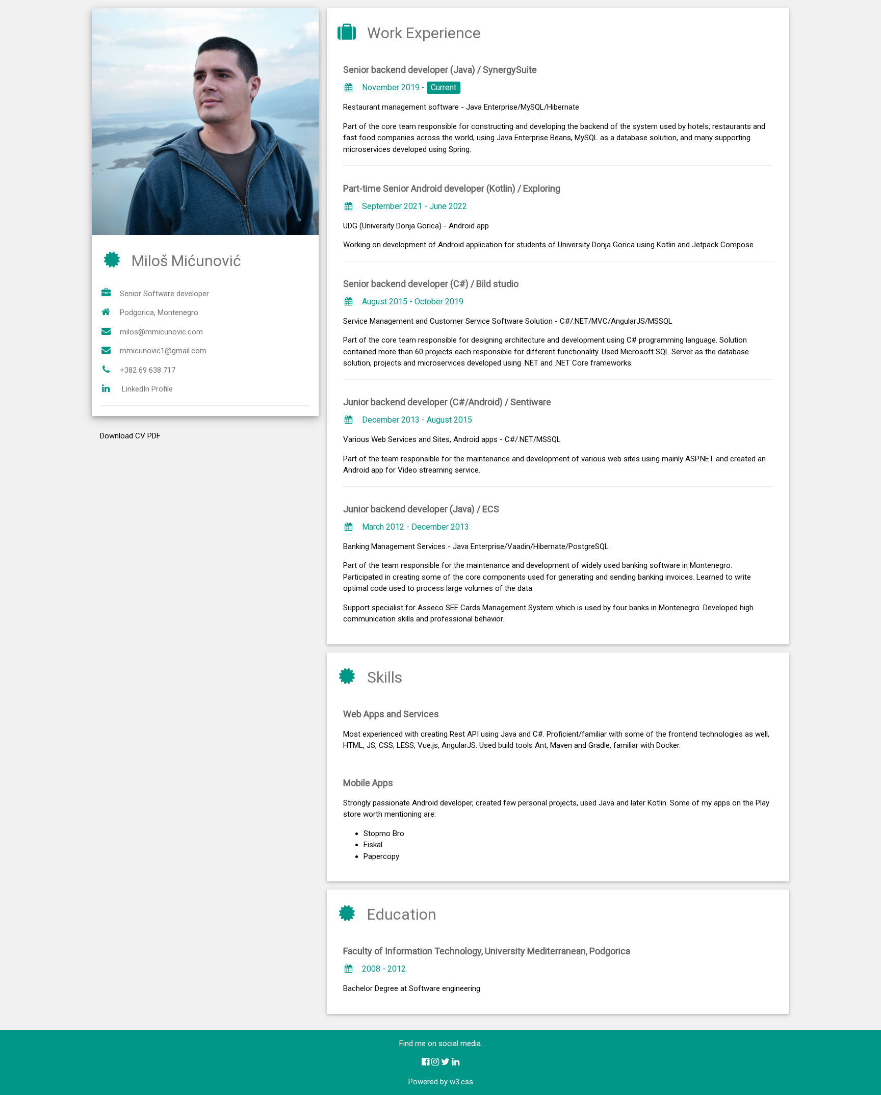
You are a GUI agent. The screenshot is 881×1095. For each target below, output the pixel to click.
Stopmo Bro (384, 833)
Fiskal (373, 844)
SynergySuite (510, 69)
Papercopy (381, 856)
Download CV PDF (130, 435)
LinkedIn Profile (147, 389)
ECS (490, 509)
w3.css (461, 1081)
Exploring (541, 188)
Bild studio (497, 283)
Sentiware (530, 402)
